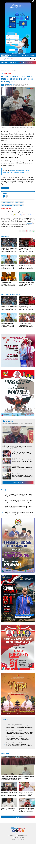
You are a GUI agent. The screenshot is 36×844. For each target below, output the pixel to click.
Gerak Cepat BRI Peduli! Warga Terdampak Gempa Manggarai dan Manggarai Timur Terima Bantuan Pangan (22, 453)
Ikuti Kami (17, 214)
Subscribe (27, 214)
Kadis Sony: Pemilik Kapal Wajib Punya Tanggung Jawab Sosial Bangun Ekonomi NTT (26, 794)
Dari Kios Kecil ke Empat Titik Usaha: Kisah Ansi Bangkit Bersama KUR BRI (22, 475)
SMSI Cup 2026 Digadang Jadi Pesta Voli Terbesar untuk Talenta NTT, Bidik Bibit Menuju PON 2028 (19, 513)
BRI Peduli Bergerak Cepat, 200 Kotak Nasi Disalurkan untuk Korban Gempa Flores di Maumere (22, 460)
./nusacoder (21, 839)
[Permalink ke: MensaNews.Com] (2, 85)
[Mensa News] (9, 59)
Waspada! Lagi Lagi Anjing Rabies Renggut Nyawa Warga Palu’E (26, 284)
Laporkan (8, 214)
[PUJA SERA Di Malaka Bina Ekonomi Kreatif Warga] (9, 802)
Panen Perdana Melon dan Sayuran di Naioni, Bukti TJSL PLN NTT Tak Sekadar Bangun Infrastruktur (19, 507)
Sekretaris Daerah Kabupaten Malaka (12, 205)
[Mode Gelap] (31, 58)
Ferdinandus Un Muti (7, 202)
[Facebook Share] (20, 231)
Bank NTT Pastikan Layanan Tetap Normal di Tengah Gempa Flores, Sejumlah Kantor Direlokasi (17, 447)
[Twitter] (16, 830)
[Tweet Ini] (23, 231)
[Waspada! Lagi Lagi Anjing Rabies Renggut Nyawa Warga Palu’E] (27, 276)
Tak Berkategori (7, 73)
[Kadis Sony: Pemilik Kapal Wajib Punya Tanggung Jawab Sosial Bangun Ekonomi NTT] (27, 786)
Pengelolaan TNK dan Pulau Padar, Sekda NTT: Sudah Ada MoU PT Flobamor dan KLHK (9, 794)
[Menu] (2, 58)
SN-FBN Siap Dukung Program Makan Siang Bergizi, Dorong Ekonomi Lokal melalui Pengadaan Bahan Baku (26, 267)
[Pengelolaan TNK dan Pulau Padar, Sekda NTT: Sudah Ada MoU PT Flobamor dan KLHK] (9, 786)
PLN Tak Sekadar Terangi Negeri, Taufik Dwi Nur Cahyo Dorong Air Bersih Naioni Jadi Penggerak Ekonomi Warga (18, 495)
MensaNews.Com (8, 84)
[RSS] (23, 830)
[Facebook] (13, 830)
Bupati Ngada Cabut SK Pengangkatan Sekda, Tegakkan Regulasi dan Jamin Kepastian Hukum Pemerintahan (8, 267)
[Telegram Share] (30, 231)
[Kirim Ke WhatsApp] (33, 231)
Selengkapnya (17, 482)
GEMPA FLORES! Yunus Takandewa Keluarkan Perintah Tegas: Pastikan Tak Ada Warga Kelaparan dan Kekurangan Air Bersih (26, 250)
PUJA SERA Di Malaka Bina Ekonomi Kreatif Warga (8, 809)
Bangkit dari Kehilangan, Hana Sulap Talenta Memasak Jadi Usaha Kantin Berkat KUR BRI (22, 468)
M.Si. (16, 202)
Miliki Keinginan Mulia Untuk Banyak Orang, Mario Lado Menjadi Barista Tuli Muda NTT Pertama (26, 810)
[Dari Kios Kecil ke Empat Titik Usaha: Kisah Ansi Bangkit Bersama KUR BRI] (7, 476)
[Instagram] (19, 830)
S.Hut (21, 202)
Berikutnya (5, 188)
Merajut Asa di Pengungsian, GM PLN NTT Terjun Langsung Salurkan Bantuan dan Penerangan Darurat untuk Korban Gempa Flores (9, 250)
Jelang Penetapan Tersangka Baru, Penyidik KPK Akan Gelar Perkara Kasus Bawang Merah (8, 284)
